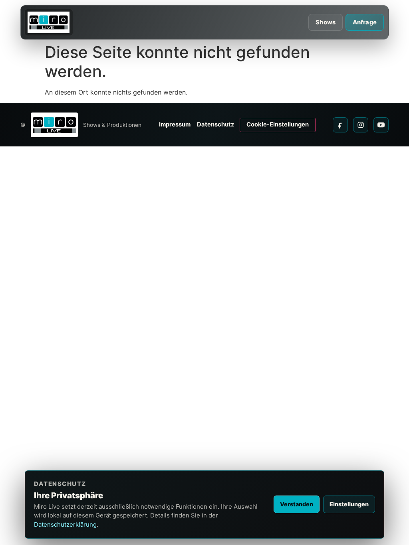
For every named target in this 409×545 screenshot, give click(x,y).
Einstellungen (349, 504)
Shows (326, 22)
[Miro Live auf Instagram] (360, 124)
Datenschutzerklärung (65, 524)
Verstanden (296, 504)
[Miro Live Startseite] (48, 22)
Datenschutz (215, 124)
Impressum (175, 124)
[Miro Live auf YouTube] (381, 124)
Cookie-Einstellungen (277, 124)
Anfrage (365, 22)
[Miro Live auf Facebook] (340, 124)
